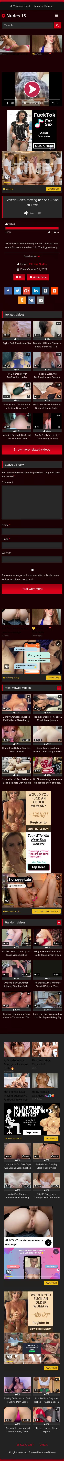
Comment (7, 482)
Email (6, 539)
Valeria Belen (40, 277)
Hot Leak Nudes (37, 264)
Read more (30, 256)
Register (48, 6)
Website (6, 553)
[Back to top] (53, 1451)
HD (20, 277)
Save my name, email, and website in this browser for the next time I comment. (31, 577)
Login (37, 6)
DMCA (44, 1444)
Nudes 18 (15, 16)
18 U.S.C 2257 (25, 1444)
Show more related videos (32, 449)
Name (6, 525)
